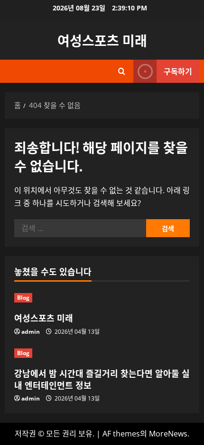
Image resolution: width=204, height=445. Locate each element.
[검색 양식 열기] (121, 71)
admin (30, 332)
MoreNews (168, 433)
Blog (23, 298)
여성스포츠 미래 (102, 40)
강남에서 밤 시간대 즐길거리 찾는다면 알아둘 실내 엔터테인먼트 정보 (102, 379)
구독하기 (178, 71)
